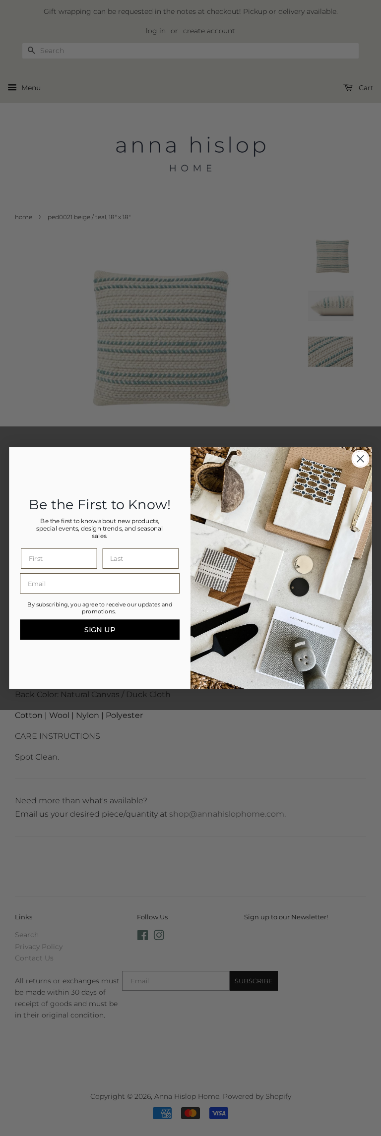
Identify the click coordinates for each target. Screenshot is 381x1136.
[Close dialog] (360, 459)
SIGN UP (100, 629)
